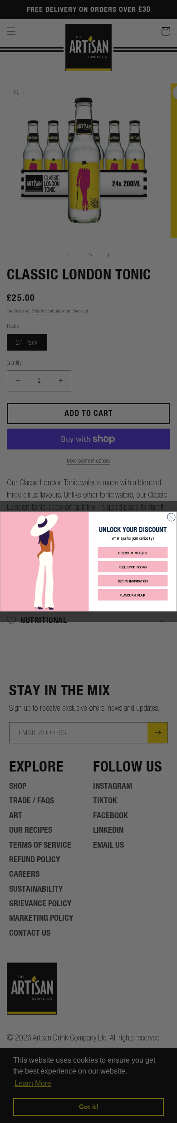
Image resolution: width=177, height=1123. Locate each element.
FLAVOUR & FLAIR (133, 594)
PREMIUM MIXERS (133, 552)
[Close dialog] (171, 517)
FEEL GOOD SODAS (133, 566)
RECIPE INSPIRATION (133, 580)
